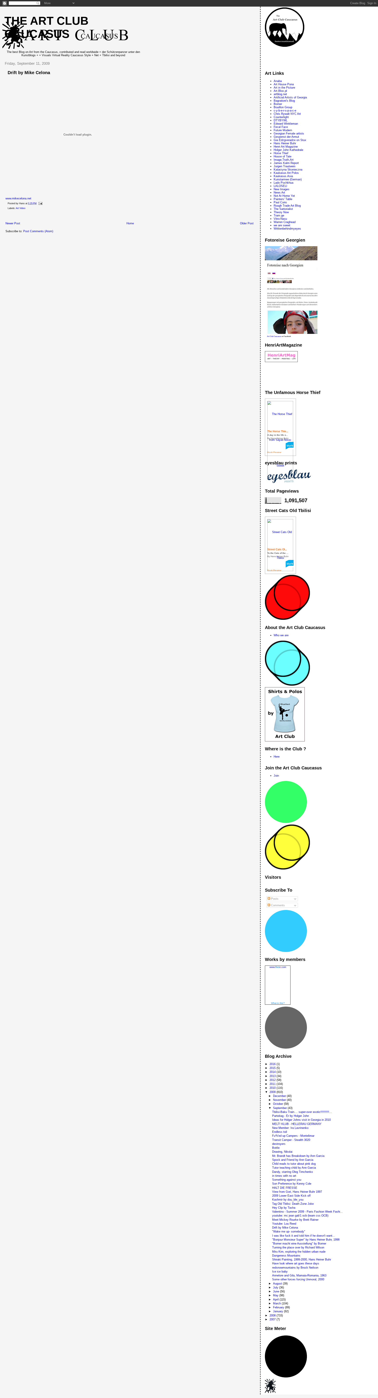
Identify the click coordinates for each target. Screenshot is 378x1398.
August (278, 1283)
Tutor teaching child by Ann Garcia (294, 1167)
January (278, 1311)
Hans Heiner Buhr (285, 143)
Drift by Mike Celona (29, 72)
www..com (278, 967)
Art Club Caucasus (274, 336)
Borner (278, 104)
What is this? (278, 1003)
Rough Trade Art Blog (287, 205)
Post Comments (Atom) (38, 231)
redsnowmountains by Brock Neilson (295, 1267)
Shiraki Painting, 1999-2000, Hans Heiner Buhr (301, 1259)
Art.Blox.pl (280, 90)
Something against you (286, 1179)
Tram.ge (279, 215)
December (280, 1096)
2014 (273, 1072)
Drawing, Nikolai (282, 1151)
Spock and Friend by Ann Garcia (292, 1159)
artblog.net (280, 94)
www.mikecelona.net (18, 198)
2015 (273, 1068)
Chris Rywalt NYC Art (287, 113)
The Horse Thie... (277, 431)
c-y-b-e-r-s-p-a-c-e (285, 110)
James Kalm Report (286, 163)
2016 (273, 1064)
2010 (273, 1087)
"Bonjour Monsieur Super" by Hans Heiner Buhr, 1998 (306, 1239)
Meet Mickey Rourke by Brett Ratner (295, 1219)
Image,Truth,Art (284, 159)
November (280, 1100)
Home (130, 223)
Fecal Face (281, 127)
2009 (273, 1092)
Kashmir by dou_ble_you (287, 1199)
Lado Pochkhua (283, 182)
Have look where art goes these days (295, 1263)
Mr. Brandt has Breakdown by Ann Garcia (298, 1155)
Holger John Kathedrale (288, 150)
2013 (273, 1076)
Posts (274, 898)
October (278, 1103)
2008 (273, 1315)
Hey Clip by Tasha (283, 1207)
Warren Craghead (285, 222)
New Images (281, 189)
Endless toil (279, 1131)
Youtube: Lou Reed (284, 1223)
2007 (273, 1319)
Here (277, 756)
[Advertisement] (80, 216)
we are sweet (282, 225)
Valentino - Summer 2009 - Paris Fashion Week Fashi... (307, 1211)
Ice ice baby (280, 1271)
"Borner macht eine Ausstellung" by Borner (299, 1243)
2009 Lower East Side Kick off (291, 1195)
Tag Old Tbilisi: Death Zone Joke (293, 1203)
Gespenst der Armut (286, 136)
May (276, 1295)
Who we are (281, 635)
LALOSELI (280, 186)
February (279, 1307)
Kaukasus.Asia (283, 176)
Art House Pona (284, 84)
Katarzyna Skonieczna (288, 169)
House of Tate (282, 156)
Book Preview (274, 452)
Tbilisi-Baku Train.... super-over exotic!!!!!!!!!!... (302, 1112)
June (276, 1291)
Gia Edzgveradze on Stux (290, 140)
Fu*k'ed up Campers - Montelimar (293, 1135)
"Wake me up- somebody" (288, 1231)
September (280, 1108)
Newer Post (12, 223)
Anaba (278, 81)
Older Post (247, 223)
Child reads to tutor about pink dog (294, 1163)
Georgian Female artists (289, 133)
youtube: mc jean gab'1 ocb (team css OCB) (300, 1215)
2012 (273, 1080)
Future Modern (283, 130)
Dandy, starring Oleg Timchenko (292, 1171)
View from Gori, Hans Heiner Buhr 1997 (297, 1191)
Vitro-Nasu (280, 218)
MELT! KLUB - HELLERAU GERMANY (297, 1124)
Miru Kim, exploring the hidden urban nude (299, 1251)
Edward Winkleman (286, 123)
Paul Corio (280, 202)
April (276, 1299)
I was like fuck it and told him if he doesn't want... (303, 1235)
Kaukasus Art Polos (286, 172)
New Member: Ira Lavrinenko (290, 1128)
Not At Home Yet (284, 195)
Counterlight (281, 117)
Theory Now (281, 212)
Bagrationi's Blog (284, 100)
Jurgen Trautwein (284, 166)
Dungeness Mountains (286, 1255)
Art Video (20, 208)
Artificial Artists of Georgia (290, 97)
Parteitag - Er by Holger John (290, 1115)
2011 (273, 1084)
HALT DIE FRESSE (284, 1187)
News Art (279, 192)
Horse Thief (281, 153)
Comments (277, 905)
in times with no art (284, 1175)
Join (276, 775)
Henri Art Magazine (286, 146)
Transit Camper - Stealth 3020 (291, 1140)
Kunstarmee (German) (288, 179)
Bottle (276, 1147)
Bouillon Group (283, 107)
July (276, 1287)
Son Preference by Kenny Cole (291, 1183)
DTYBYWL (280, 120)
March (277, 1303)
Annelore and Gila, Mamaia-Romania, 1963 (299, 1275)
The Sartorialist (283, 209)
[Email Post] (39, 203)
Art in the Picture (284, 87)
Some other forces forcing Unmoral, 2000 (298, 1279)
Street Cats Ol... (277, 549)
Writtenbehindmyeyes (287, 228)
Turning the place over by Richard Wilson (298, 1247)
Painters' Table (283, 199)
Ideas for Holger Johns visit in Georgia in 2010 (301, 1119)
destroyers (278, 1143)
